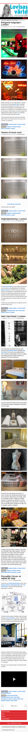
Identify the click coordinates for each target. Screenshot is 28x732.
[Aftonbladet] (6, 2)
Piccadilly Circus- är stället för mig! (11, 577)
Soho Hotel (14, 700)
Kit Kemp (13, 572)
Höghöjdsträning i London (14, 219)
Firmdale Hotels (16, 126)
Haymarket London (6, 699)
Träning (12, 312)
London (13, 128)
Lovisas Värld (21, 124)
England (8, 126)
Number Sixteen (5, 585)
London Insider (12, 124)
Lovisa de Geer (21, 26)
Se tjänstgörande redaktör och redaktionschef (14, 726)
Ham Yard (16, 104)
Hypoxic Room (5, 290)
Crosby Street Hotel (14, 583)
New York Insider (6, 693)
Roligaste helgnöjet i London (11, 23)
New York (20, 699)
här (19, 114)
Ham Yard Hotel (5, 128)
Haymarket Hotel (15, 585)
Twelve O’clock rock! (11, 132)
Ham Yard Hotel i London (13, 316)
